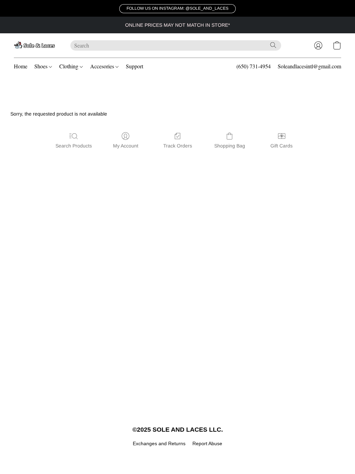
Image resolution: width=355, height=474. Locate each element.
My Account (125, 146)
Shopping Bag (229, 146)
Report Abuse (207, 443)
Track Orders (177, 146)
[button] (177, 8)
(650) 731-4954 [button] (253, 66)
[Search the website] (273, 45)
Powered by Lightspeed (178, 455)
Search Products (73, 146)
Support (134, 66)
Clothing (69, 66)
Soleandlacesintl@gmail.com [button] (309, 66)
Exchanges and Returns (159, 443)
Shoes (41, 66)
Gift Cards (281, 146)
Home (20, 66)
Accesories (102, 66)
